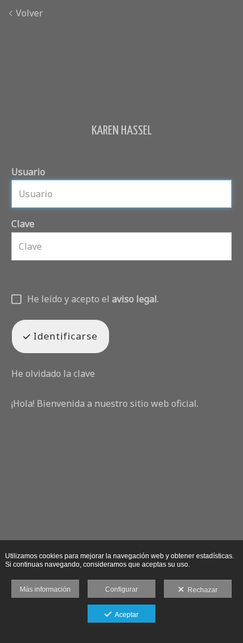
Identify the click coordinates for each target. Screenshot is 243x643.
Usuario (28, 172)
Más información (45, 589)
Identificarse (64, 335)
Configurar (121, 589)
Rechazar (201, 590)
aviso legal (134, 299)
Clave (22, 224)
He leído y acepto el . (93, 299)
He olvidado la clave (53, 373)
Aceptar (124, 615)
